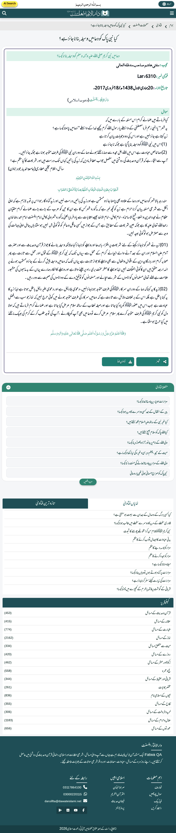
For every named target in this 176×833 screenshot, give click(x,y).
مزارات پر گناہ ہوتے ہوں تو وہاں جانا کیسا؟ (150, 573)
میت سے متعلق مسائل (160, 646)
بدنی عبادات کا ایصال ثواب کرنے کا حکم (152, 540)
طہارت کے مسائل (161, 630)
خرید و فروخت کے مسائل (159, 712)
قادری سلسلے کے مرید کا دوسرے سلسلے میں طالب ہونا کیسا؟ (142, 523)
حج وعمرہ (166, 671)
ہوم (171, 25)
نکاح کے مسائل (163, 704)
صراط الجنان (118, 787)
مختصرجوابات (164, 687)
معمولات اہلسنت (140, 25)
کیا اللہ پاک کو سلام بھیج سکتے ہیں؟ (152, 432)
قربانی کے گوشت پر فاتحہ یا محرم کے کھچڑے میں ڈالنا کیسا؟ (144, 589)
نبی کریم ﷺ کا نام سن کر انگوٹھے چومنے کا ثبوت (147, 531)
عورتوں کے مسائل (161, 729)
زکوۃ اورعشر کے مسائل (159, 663)
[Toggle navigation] (172, 13)
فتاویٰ (159, 25)
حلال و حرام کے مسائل (159, 720)
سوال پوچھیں (155, 794)
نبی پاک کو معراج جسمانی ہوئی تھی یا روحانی (148, 473)
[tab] (130, 504)
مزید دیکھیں (88, 481)
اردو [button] (169, 4)
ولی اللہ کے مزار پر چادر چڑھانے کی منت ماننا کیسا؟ (143, 463)
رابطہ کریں (156, 808)
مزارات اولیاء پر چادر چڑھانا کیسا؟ (152, 402)
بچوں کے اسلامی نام (161, 696)
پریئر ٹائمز (120, 808)
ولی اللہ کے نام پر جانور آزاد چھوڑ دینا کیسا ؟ (147, 443)
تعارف (158, 787)
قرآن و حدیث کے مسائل (158, 613)
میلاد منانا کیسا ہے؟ (161, 564)
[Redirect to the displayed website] (4, 13)
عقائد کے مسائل (162, 621)
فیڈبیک (158, 801)
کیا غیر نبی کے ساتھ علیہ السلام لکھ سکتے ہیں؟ (146, 422)
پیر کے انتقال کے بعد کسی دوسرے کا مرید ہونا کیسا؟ (142, 412)
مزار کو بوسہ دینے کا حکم (160, 548)
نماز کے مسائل (163, 638)
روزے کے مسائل (161, 654)
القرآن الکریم (117, 794)
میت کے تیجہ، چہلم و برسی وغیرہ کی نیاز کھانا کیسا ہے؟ (142, 453)
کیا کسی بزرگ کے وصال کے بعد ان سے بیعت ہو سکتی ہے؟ (142, 515)
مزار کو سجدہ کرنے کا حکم (160, 556)
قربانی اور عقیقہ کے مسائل (158, 679)
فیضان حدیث (117, 801)
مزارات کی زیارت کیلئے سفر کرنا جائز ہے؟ (151, 581)
